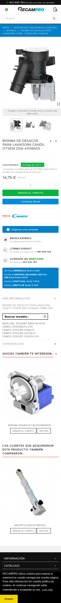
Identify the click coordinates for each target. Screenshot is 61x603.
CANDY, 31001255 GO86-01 (18, 330)
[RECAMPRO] (31, 9)
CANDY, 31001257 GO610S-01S (20, 336)
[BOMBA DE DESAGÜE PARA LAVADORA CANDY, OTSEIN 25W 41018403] (58, 104)
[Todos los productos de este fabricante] (20, 215)
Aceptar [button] (9, 599)
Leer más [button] (47, 589)
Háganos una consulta (24, 229)
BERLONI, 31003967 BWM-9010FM (23, 323)
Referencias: (9, 155)
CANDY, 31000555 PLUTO (17, 326)
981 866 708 (44, 252)
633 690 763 (17, 2)
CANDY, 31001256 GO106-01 (19, 333)
